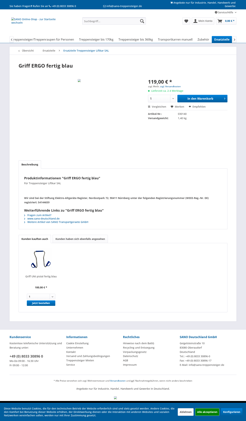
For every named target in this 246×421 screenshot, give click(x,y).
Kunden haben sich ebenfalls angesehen (80, 239)
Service (70, 364)
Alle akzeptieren (207, 412)
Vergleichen (158, 106)
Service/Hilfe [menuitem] (225, 12)
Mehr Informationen (109, 415)
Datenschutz (130, 356)
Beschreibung (29, 164)
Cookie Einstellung (77, 343)
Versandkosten (118, 380)
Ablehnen (186, 412)
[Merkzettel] (186, 21)
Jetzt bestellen (41, 303)
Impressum (130, 364)
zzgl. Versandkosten (170, 86)
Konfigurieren (231, 412)
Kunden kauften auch (34, 239)
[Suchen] (142, 21)
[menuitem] (114, 21)
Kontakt (71, 352)
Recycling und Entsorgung (139, 347)
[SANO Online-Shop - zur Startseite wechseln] (38, 25)
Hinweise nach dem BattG (138, 343)
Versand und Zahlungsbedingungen (88, 356)
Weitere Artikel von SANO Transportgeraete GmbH (57, 222)
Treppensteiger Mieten (80, 360)
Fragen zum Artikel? (39, 215)
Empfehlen (199, 106)
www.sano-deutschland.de (43, 218)
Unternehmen (74, 347)
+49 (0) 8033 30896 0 (26, 356)
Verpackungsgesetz (135, 352)
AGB (125, 360)
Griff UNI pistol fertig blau (41, 276)
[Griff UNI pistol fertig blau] (41, 260)
